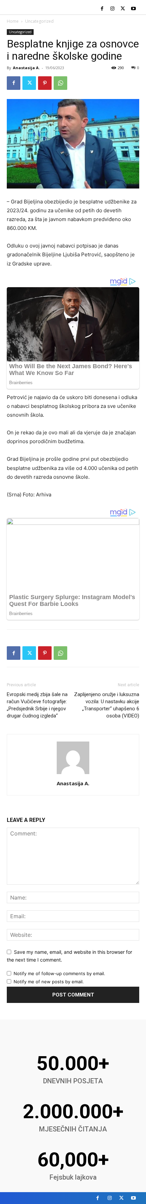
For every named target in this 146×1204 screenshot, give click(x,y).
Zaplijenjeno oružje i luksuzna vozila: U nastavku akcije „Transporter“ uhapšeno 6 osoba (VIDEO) (106, 705)
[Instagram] (112, 9)
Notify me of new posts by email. (49, 981)
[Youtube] (133, 9)
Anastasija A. (26, 67)
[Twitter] (122, 9)
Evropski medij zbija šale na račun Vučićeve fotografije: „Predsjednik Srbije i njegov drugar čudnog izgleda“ (37, 705)
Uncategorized (39, 21)
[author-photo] (73, 774)
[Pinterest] (45, 83)
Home (13, 21)
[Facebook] (102, 9)
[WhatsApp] (60, 83)
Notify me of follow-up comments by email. (59, 973)
